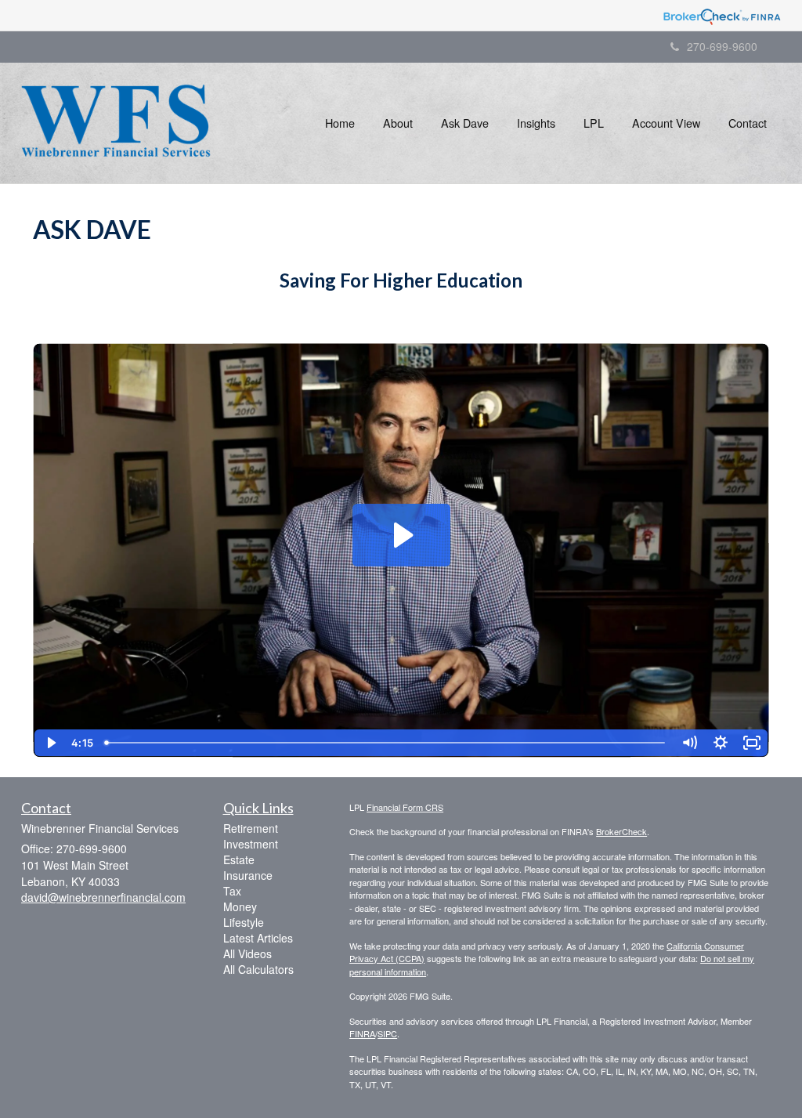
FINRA (362, 1033)
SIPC (387, 1033)
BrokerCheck (621, 831)
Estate (239, 859)
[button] (398, 123)
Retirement (250, 828)
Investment (250, 844)
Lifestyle (243, 922)
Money (240, 906)
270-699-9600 (722, 46)
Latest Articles (258, 938)
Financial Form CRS (405, 807)
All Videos (247, 953)
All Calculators (258, 969)
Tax (232, 891)
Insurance (248, 875)
